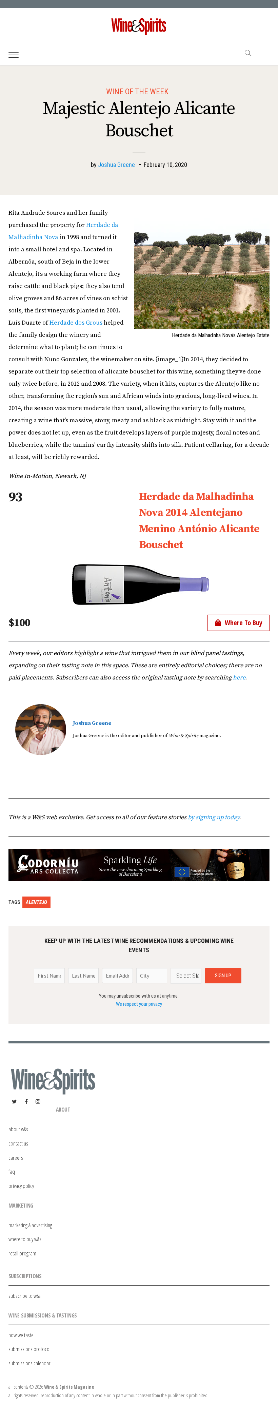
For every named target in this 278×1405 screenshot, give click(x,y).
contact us (18, 1143)
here (239, 677)
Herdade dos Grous (75, 323)
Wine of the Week (137, 91)
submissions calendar (29, 1363)
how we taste (21, 1335)
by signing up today (213, 817)
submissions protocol (29, 1349)
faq (11, 1171)
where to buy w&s (24, 1239)
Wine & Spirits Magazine (69, 1387)
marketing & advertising (30, 1225)
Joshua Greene (116, 164)
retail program (22, 1253)
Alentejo (36, 902)
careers (15, 1157)
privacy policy (21, 1186)
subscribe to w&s (24, 1296)
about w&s (18, 1129)
